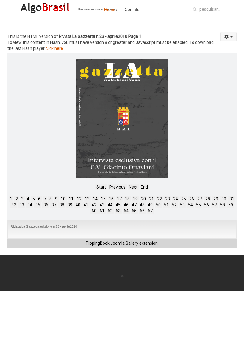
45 (118, 205)
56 (206, 205)
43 (102, 205)
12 (79, 199)
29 (215, 199)
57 (214, 205)
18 (127, 199)
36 (45, 205)
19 (135, 199)
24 (175, 199)
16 (111, 199)
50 (158, 205)
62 (110, 211)
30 (223, 199)
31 (231, 199)
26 (191, 199)
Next (133, 187)
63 (118, 211)
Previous (117, 187)
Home (109, 9)
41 (86, 205)
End (144, 187)
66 (142, 211)
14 (95, 199)
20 (143, 199)
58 (222, 205)
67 (150, 211)
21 (151, 199)
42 (94, 205)
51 (166, 205)
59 (230, 205)
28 (207, 199)
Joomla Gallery (124, 243)
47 (134, 205)
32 (13, 205)
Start (101, 187)
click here (54, 48)
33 (21, 205)
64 (126, 211)
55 (198, 205)
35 (37, 205)
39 (70, 205)
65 (134, 211)
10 (63, 199)
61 (102, 211)
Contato (132, 9)
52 (174, 205)
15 (103, 199)
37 (53, 205)
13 (87, 199)
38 (62, 205)
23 (167, 199)
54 (190, 205)
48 (142, 205)
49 (150, 205)
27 (199, 199)
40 (78, 205)
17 (119, 199)
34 (29, 205)
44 (110, 205)
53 (182, 205)
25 (183, 199)
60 (94, 211)
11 (71, 199)
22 (159, 199)
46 (126, 205)
